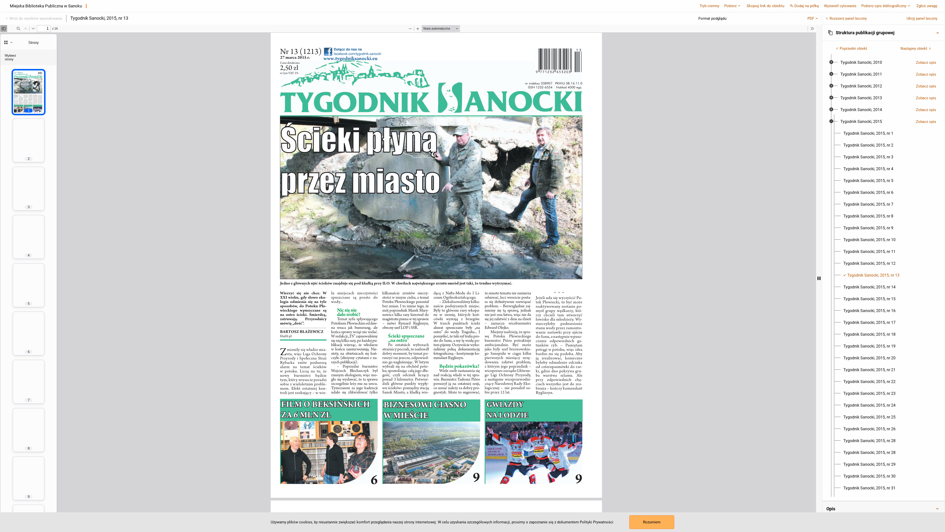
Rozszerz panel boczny (848, 18)
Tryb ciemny (709, 6)
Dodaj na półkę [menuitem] (806, 6)
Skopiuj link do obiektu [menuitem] (765, 6)
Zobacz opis (926, 62)
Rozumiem (652, 522)
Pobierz (730, 6)
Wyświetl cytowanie (840, 6)
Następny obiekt (913, 48)
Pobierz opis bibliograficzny (883, 6)
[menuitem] (861, 62)
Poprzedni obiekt (853, 48)
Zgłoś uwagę (926, 6)
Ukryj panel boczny (922, 18)
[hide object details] (819, 278)
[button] (883, 33)
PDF (810, 18)
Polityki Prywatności (596, 522)
